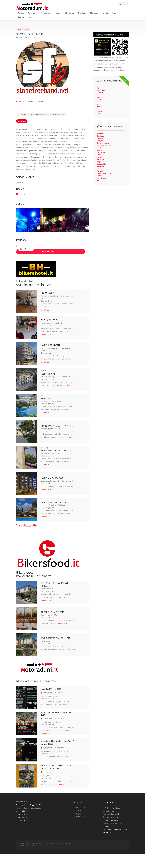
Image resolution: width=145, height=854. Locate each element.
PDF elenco (69, 13)
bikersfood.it (22, 817)
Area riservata (81, 811)
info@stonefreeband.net (40, 114)
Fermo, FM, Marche (26, 37)
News (30, 17)
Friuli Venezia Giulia (104, 145)
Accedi (124, 4)
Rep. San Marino (102, 164)
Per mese (31, 13)
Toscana (100, 171)
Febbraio (100, 102)
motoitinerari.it (23, 820)
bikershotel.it (22, 814)
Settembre (101, 90)
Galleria (31, 101)
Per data (21, 13)
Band (114, 13)
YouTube (23, 121)
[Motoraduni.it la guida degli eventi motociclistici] (32, 6)
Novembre (101, 95)
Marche (22, 194)
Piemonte (100, 159)
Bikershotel (82, 13)
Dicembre (100, 97)
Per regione (45, 13)
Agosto (99, 88)
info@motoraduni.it (116, 820)
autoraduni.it (22, 811)
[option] (28, 220)
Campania (100, 141)
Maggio (100, 109)
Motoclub (105, 13)
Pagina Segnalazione (81, 815)
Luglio (99, 113)
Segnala (21, 17)
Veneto (99, 180)
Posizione (39, 101)
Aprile (99, 106)
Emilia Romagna (103, 143)
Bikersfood (94, 13)
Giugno (99, 111)
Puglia (99, 162)
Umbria (99, 176)
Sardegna (100, 166)
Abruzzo (100, 134)
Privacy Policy (81, 808)
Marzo (99, 104)
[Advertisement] (111, 202)
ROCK (27, 29)
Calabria (100, 138)
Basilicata (100, 136)
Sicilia (99, 169)
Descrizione (21, 101)
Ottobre (100, 92)
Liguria (99, 150)
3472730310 (23, 114)
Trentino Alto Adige (104, 173)
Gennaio (100, 99)
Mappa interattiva (51, 252)
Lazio (99, 148)
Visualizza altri (26, 525)
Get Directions (27, 249)
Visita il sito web (59, 114)
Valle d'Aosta (101, 178)
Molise (99, 157)
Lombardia (101, 152)
